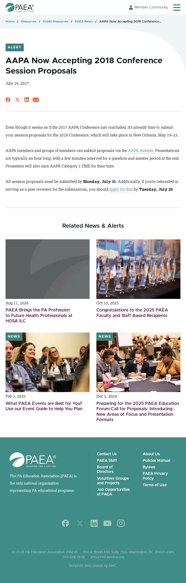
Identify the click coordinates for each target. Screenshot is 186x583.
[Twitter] (80, 523)
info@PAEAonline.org (107, 557)
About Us (151, 454)
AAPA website (140, 150)
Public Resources (55, 21)
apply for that (121, 189)
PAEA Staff (107, 460)
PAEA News (84, 21)
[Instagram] (120, 523)
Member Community (151, 7)
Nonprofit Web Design (86, 566)
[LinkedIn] (94, 523)
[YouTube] (107, 523)
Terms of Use (155, 485)
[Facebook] (65, 523)
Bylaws (149, 467)
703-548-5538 (73, 557)
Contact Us (107, 454)
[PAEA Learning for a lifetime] (20, 7)
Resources (28, 21)
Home (10, 21)
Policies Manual (156, 460)
